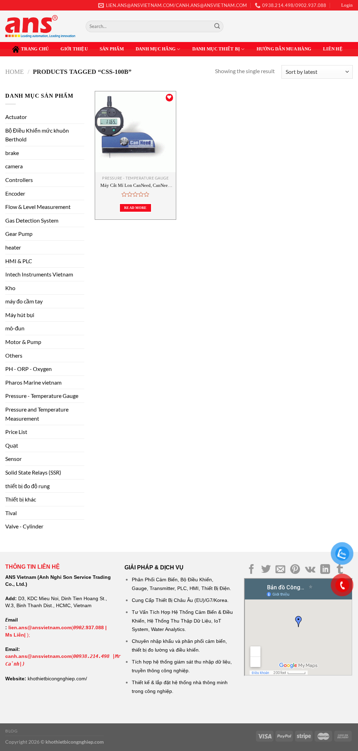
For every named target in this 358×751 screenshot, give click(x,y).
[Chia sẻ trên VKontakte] (310, 569)
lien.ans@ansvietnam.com (39, 627)
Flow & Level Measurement (38, 206)
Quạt (11, 445)
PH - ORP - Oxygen (28, 368)
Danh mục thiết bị (216, 49)
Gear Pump (19, 233)
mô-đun (14, 328)
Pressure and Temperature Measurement (37, 414)
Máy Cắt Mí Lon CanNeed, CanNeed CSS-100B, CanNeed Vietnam (135, 186)
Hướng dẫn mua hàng (284, 49)
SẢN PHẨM (112, 49)
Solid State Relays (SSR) (33, 472)
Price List (16, 431)
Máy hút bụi (19, 314)
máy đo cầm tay (24, 301)
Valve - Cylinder (24, 526)
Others (13, 355)
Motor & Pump (23, 341)
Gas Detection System (31, 220)
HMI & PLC (18, 261)
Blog (11, 731)
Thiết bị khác (20, 499)
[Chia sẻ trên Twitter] (266, 569)
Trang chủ (35, 49)
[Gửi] (217, 27)
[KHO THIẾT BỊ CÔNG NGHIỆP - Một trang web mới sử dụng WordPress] (40, 26)
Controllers (19, 179)
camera (14, 166)
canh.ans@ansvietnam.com (38, 656)
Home (14, 71)
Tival (11, 513)
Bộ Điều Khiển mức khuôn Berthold (37, 135)
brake (12, 152)
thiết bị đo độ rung (27, 486)
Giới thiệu (74, 49)
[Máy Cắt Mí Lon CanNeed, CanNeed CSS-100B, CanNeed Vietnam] (135, 131)
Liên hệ (333, 49)
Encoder (15, 193)
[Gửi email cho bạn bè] (280, 569)
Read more (135, 208)
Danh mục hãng (156, 49)
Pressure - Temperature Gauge (41, 395)
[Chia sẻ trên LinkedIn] (325, 569)
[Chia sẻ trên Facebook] (251, 569)
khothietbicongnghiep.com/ (57, 678)
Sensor (13, 458)
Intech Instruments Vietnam (39, 274)
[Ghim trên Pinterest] (295, 569)
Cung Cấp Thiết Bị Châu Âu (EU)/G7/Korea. (180, 600)
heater (13, 247)
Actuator (16, 116)
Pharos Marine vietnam (33, 382)
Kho (10, 288)
